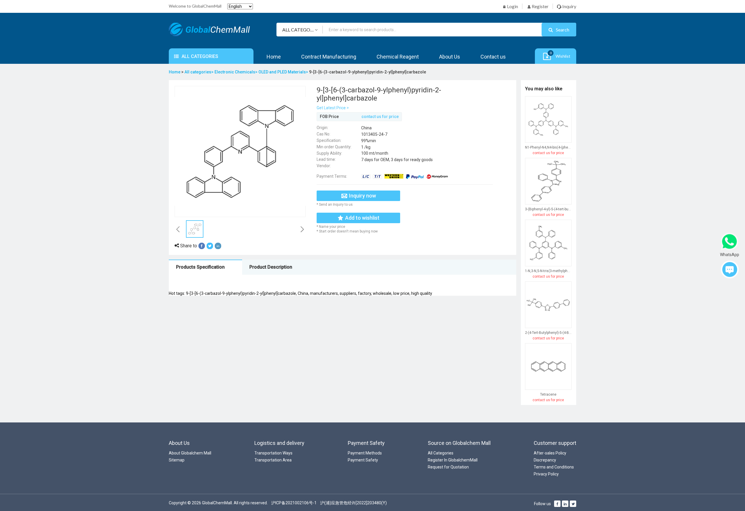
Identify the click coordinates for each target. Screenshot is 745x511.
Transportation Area (273, 460)
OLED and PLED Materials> (283, 72)
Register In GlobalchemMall (453, 460)
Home (274, 57)
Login (512, 6)
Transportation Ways (273, 453)
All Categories (440, 453)
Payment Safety (363, 460)
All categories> (199, 72)
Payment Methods (365, 453)
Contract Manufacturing (328, 57)
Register (540, 6)
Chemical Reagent (398, 57)
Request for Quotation (448, 467)
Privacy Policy (546, 474)
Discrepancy (545, 460)
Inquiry (568, 6)
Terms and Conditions (554, 467)
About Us (449, 57)
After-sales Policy (550, 453)
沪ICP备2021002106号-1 (294, 503)
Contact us (493, 57)
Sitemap (177, 460)
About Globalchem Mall (190, 453)
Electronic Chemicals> (236, 72)
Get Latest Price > (333, 107)
